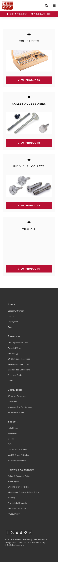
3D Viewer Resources (17, 396)
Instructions (12, 433)
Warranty (11, 498)
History (11, 316)
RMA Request (13, 481)
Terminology (13, 354)
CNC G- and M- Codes (17, 450)
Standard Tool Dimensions (19, 370)
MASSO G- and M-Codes (18, 455)
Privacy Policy (13, 514)
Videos (11, 439)
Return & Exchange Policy (19, 476)
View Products (29, 80)
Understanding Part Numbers (20, 407)
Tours (10, 327)
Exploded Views (14, 348)
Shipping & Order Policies (18, 487)
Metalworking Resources (18, 364)
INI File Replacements (17, 460)
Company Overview (16, 311)
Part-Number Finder (16, 412)
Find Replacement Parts (18, 343)
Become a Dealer (15, 375)
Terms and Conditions (17, 508)
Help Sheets (13, 428)
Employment (13, 322)
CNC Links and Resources (19, 359)
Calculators (12, 402)
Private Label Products (17, 503)
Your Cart (43, 14)
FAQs (10, 444)
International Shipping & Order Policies (24, 492)
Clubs (10, 381)
